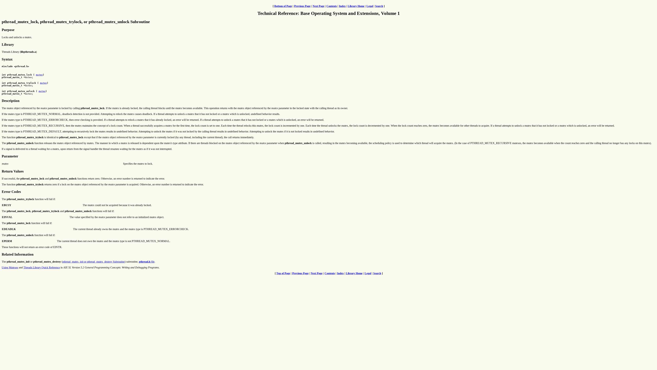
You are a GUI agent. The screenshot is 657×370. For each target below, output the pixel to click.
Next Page (318, 6)
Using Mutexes (10, 267)
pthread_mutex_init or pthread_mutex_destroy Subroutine (93, 261)
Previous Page (302, 6)
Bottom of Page (283, 6)
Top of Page (283, 273)
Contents (331, 6)
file (146, 261)
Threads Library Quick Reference (41, 267)
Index (342, 6)
